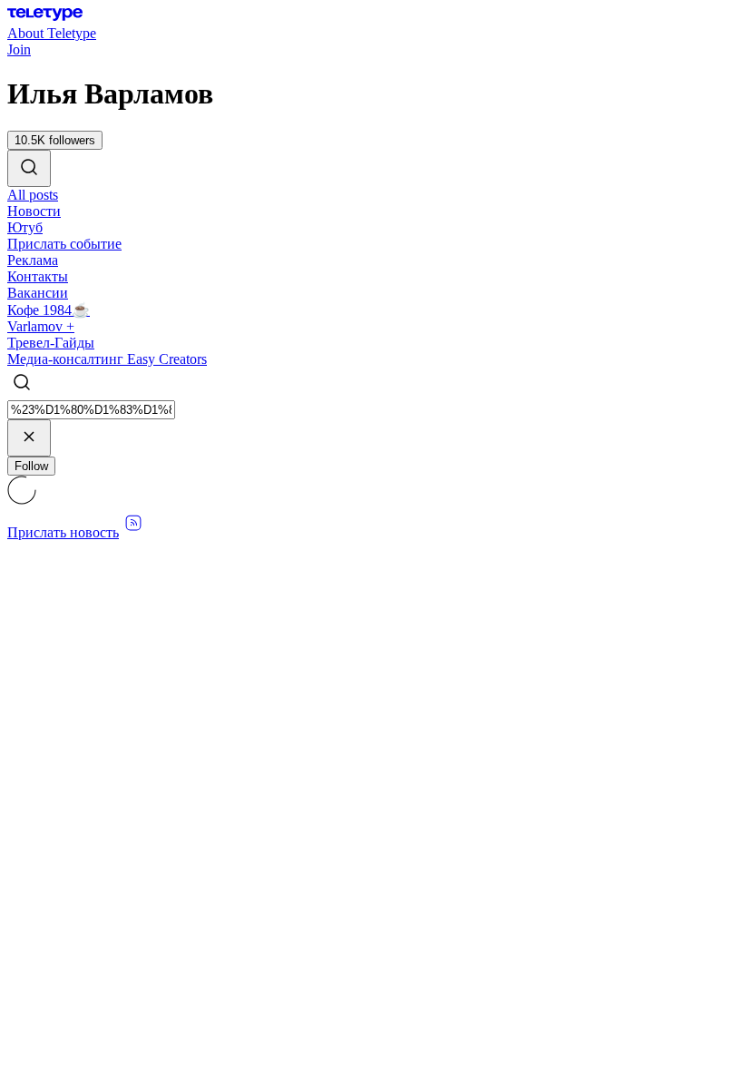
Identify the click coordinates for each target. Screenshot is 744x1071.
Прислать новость (63, 532)
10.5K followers (55, 140)
